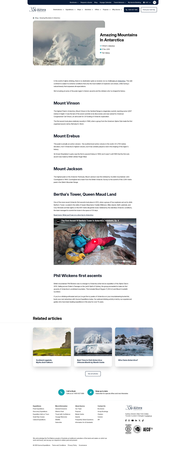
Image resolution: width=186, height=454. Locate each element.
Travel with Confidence (62, 414)
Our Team (78, 409)
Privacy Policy (72, 445)
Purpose (78, 411)
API (99, 419)
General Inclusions (61, 409)
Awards (77, 417)
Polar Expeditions (38, 409)
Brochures (101, 409)
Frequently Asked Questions (84, 419)
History (107, 53)
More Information (61, 406)
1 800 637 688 (132, 9)
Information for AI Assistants (84, 422)
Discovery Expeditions (40, 411)
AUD (147, 2)
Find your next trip (149, 9)
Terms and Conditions (59, 445)
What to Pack (59, 411)
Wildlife (57, 419)
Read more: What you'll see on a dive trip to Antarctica (73, 215)
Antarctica (111, 46)
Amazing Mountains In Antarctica (50, 18)
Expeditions (37, 406)
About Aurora (80, 406)
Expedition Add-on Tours (41, 414)
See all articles (93, 374)
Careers (100, 417)
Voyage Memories (61, 417)
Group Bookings (103, 411)
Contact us (148, 416)
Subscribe (58, 422)
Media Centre (79, 414)
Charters (100, 414)
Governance (83, 445)
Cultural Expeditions (39, 419)
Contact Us (101, 406)
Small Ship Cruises (39, 417)
